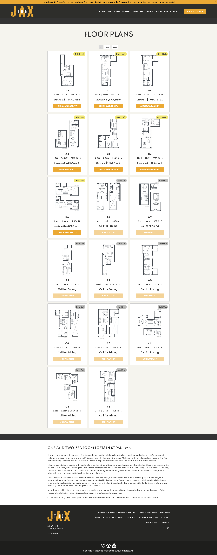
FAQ (166, 12)
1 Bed (107, 47)
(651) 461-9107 (53, 533)
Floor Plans (113, 12)
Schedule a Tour (195, 11)
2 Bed (115, 47)
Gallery (126, 12)
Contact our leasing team (58, 497)
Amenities (138, 12)
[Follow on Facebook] (163, 528)
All (101, 47)
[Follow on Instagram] (167, 528)
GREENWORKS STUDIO (107, 551)
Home (102, 12)
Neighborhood (153, 12)
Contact (174, 12)
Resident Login (151, 523)
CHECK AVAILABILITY (67, 106)
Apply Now (165, 523)
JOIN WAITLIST (108, 232)
